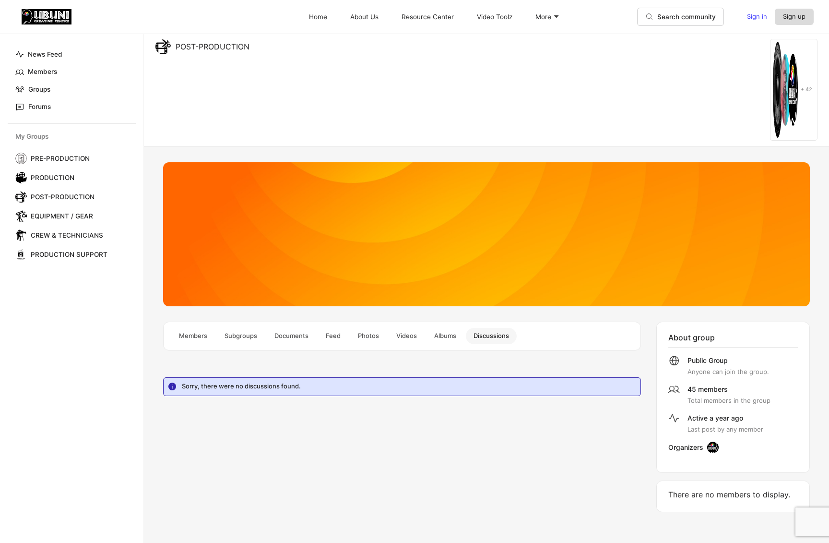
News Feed (45, 54)
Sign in (757, 16)
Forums (39, 106)
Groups (39, 89)
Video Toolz (494, 17)
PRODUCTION (52, 177)
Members (42, 71)
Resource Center (428, 17)
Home (318, 17)
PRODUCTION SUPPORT (69, 254)
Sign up (794, 16)
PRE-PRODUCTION (60, 158)
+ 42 (806, 89)
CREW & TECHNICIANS (67, 235)
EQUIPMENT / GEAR (62, 216)
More (543, 17)
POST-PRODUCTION (63, 197)
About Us (364, 17)
